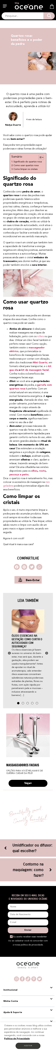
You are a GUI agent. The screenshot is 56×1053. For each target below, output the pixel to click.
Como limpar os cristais (26, 169)
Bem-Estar (33, 580)
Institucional (10, 990)
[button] (5, 7)
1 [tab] (18, 703)
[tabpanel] (28, 653)
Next (46, 653)
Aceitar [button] (28, 1046)
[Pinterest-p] (33, 978)
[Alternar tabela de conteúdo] (39, 157)
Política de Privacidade (17, 1039)
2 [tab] (23, 703)
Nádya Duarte (13, 125)
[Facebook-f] (22, 978)
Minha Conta (10, 1001)
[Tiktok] (28, 978)
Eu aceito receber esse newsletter (30, 937)
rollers (40, 336)
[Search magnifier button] (49, 15)
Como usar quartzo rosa (26, 165)
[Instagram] (16, 978)
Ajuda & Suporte (12, 1012)
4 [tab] (32, 703)
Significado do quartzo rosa (28, 162)
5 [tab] (37, 703)
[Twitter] (39, 978)
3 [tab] (28, 703)
